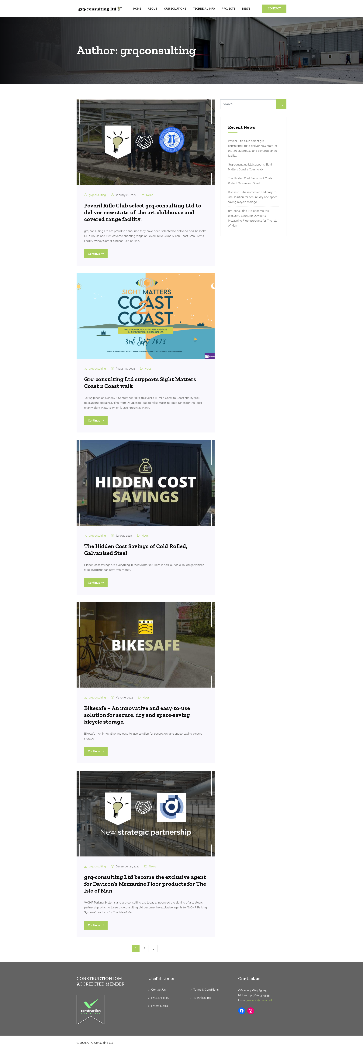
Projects (228, 8)
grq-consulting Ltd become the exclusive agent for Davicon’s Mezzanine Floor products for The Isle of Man (145, 884)
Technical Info (204, 8)
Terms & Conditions (206, 989)
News (246, 8)
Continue (94, 253)
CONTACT (274, 8)
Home (137, 8)
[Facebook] (241, 1010)
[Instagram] (250, 1010)
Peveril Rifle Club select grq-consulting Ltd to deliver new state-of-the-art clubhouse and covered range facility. (142, 212)
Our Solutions (175, 8)
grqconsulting (97, 194)
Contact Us (158, 989)
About (152, 8)
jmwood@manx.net (259, 1000)
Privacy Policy (160, 997)
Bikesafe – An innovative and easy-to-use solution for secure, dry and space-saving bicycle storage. (137, 715)
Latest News (159, 1006)
